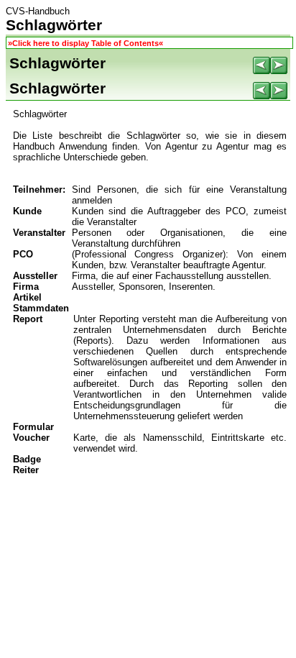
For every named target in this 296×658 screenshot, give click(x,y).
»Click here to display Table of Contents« (85, 43)
